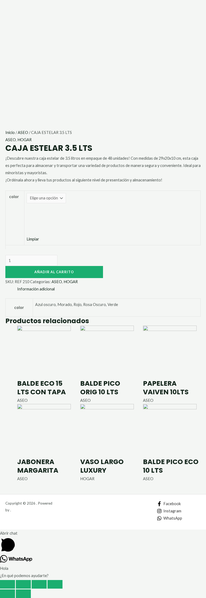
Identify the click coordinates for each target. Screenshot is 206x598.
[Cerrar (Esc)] (7, 584)
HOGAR (24, 139)
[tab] (36, 289)
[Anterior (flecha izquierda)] (7, 593)
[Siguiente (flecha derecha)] (23, 593)
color (14, 196)
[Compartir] (23, 584)
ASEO (23, 132)
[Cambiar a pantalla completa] (39, 584)
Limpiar (33, 239)
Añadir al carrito (54, 272)
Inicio (10, 132)
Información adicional (36, 289)
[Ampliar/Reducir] (54, 584)
